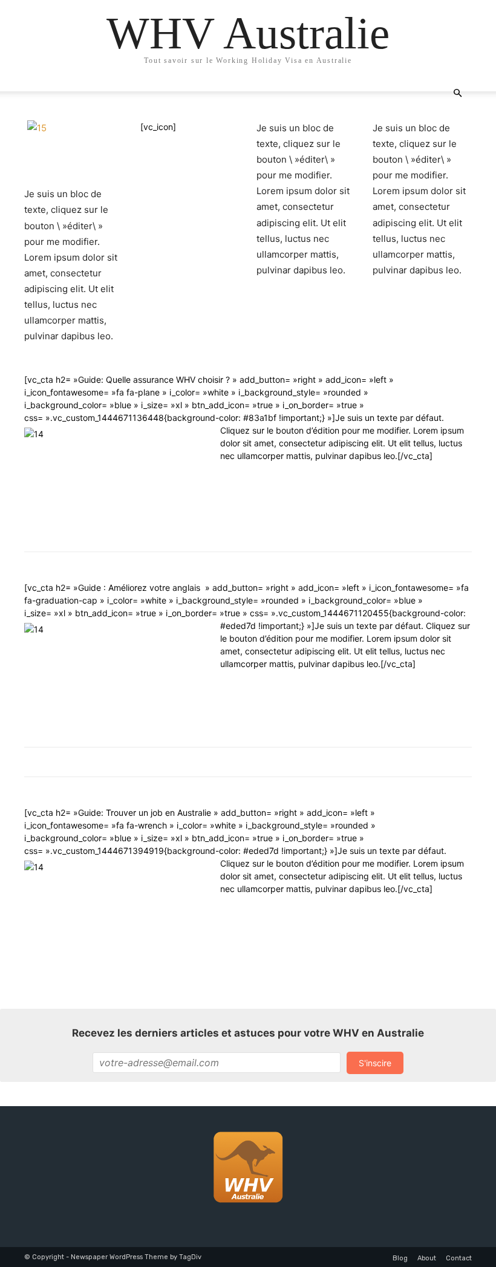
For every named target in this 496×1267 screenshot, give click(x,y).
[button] (457, 93)
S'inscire (375, 1063)
